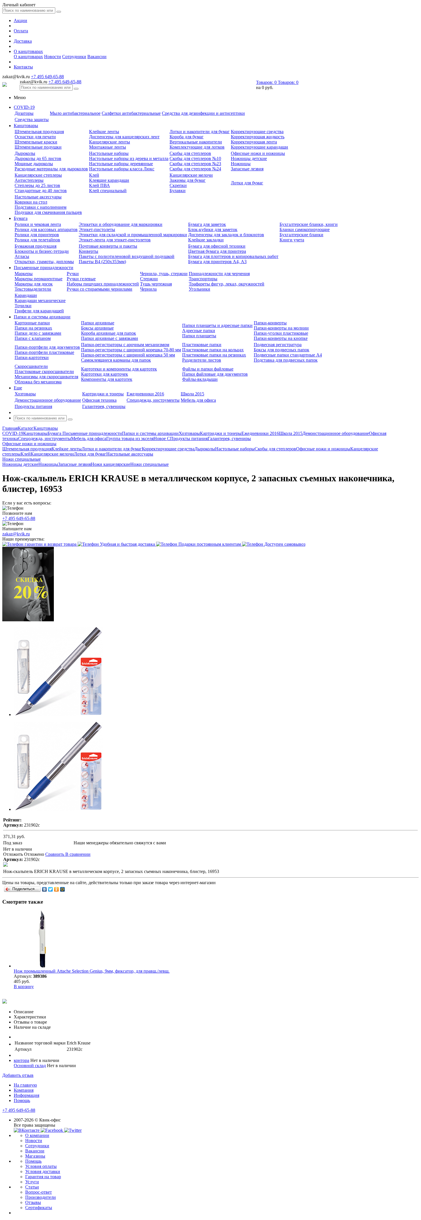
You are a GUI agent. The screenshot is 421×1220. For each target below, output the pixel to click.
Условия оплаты (41, 1166)
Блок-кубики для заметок (212, 229)
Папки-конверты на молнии (281, 328)
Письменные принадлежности (43, 267)
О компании (37, 1135)
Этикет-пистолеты (97, 229)
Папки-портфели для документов (47, 347)
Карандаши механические (40, 300)
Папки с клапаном (33, 338)
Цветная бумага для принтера (217, 251)
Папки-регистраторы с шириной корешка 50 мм (128, 354)
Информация (26, 1095)
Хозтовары (25, 393)
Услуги (32, 1181)
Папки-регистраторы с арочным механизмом (125, 344)
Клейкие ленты (104, 131)
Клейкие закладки (206, 239)
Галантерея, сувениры (103, 406)
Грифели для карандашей (39, 310)
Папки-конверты (270, 322)
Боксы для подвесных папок (281, 349)
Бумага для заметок (207, 224)
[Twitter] (51, 889)
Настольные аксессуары (38, 196)
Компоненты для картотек (106, 379)
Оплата (21, 30)
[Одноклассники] (57, 889)
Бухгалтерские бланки (301, 234)
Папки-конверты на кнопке (281, 338)
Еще (18, 387)
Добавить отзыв (18, 1075)
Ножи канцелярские (110, 464)
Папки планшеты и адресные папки (217, 325)
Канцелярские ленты (109, 141)
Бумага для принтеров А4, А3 (217, 261)
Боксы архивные (97, 328)
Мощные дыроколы (34, 163)
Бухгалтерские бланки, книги (309, 224)
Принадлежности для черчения (219, 273)
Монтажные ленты (107, 147)
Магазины (35, 1156)
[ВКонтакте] (45, 889)
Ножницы (241, 163)
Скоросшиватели (31, 366)
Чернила (148, 289)
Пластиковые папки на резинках (214, 354)
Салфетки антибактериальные (131, 113)
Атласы (22, 256)
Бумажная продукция (35, 246)
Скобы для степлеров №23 (195, 163)
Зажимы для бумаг (188, 180)
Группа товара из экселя (130, 438)
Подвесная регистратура (278, 344)
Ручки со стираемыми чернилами (99, 289)
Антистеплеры (29, 180)
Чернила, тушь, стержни (164, 273)
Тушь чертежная (156, 283)
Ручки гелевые (81, 278)
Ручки (73, 273)
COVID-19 (24, 107)
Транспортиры (203, 278)
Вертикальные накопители (196, 141)
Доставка (23, 41)
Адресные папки (198, 330)
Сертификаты (38, 1207)
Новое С (162, 438)
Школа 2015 (192, 393)
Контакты (23, 66)
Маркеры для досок (34, 283)
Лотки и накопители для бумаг (200, 131)
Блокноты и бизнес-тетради (42, 251)
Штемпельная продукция (39, 131)
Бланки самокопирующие (305, 229)
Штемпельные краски (36, 141)
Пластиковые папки (201, 344)
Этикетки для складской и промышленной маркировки (133, 234)
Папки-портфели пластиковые (44, 352)
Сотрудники (74, 56)
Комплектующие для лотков (197, 147)
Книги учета (292, 239)
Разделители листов (201, 360)
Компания (24, 1090)
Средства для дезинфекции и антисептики (203, 113)
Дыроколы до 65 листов (38, 158)
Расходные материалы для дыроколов (51, 168)
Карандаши (26, 295)
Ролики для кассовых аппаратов (46, 229)
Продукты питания (33, 406)
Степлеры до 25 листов (37, 185)
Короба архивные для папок (108, 333)
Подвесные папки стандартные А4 (288, 354)
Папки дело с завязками (38, 333)
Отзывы (33, 1202)
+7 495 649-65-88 (47, 76)
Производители (40, 1197)
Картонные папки (32, 322)
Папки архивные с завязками (109, 338)
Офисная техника (99, 400)
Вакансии (97, 56)
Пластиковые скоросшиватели (44, 371)
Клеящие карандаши (109, 180)
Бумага (20, 218)
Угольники (199, 289)
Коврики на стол (31, 202)
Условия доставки (42, 1171)
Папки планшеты (199, 335)
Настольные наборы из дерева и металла (128, 158)
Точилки (23, 305)
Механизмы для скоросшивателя (46, 376)
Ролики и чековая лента (38, 224)
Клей (94, 175)
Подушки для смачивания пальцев (48, 212)
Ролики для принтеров (37, 234)
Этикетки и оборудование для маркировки (120, 224)
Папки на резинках (33, 328)
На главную (25, 1085)
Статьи (32, 1186)
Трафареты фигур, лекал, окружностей (226, 283)
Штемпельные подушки (38, 147)
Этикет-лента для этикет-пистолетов (115, 239)
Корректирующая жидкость (257, 136)
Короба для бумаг (187, 136)
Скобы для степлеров (190, 153)
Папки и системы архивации (42, 316)
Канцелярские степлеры (38, 175)
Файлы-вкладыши (200, 379)
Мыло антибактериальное (75, 113)
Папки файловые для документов (215, 374)
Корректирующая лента (254, 141)
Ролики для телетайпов (37, 239)
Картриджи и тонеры (103, 393)
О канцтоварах (28, 51)
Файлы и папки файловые (207, 368)
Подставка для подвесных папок (286, 360)
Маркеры (24, 273)
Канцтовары (26, 125)
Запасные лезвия (247, 168)
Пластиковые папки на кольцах (213, 349)
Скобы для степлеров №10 (195, 158)
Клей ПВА (99, 185)
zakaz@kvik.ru (16, 533)
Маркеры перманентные (38, 278)
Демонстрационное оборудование (48, 400)
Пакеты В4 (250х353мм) (102, 261)
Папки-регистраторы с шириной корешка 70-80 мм (131, 349)
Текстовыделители (33, 289)
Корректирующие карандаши (259, 147)
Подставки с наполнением (40, 207)
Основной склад (30, 1065)
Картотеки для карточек (104, 374)
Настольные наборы (109, 153)
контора (21, 1060)
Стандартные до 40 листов (41, 190)
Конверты (88, 251)
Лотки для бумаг (247, 182)
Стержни (149, 278)
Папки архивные (97, 322)
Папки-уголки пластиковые (281, 333)
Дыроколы (25, 153)
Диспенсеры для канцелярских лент (124, 136)
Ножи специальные (149, 464)
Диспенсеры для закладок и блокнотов (226, 234)
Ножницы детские (249, 158)
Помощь (22, 1100)
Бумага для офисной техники (216, 246)
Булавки (178, 190)
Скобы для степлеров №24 (195, 168)
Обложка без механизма (38, 381)
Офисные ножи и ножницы (258, 153)
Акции (20, 20)
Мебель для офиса (198, 400)
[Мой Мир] (63, 889)
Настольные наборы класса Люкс (121, 168)
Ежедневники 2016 (145, 393)
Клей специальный (108, 190)
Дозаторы (24, 113)
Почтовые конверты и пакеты (108, 246)
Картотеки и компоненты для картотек (119, 368)
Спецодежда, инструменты (153, 400)
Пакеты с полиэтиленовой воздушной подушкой (126, 256)
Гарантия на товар (43, 1176)
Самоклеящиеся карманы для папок (116, 360)
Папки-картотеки (32, 357)
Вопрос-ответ (38, 1192)
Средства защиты (32, 119)
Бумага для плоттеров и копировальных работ (233, 256)
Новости (52, 56)
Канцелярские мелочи (191, 175)
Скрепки (178, 185)
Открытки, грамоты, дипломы (44, 261)
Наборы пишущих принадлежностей (103, 283)
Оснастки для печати (35, 136)
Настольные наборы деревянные (121, 163)
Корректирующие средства (257, 131)
